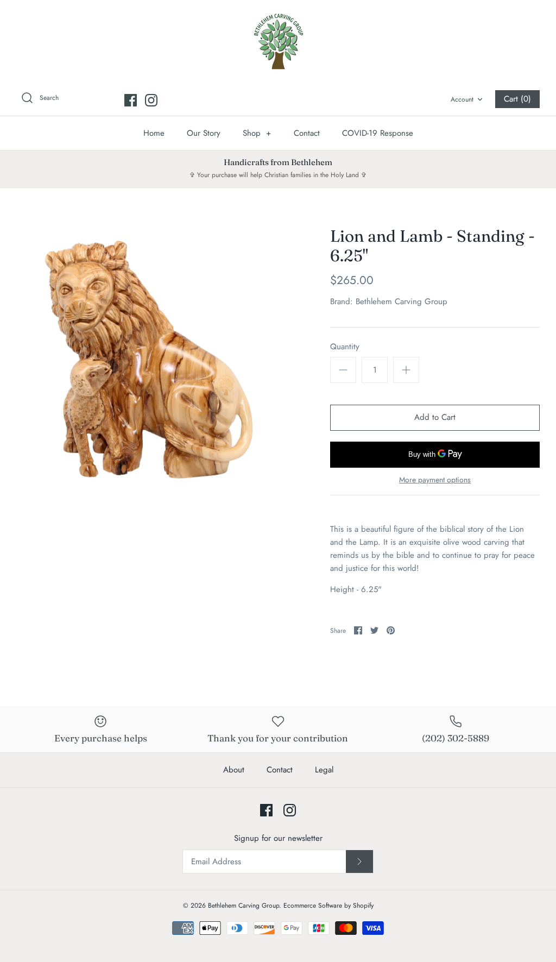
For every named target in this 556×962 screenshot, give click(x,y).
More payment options (435, 480)
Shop (257, 133)
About (233, 770)
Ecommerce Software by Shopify (328, 905)
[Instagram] (151, 100)
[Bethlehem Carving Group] (278, 41)
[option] (147, 357)
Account (462, 99)
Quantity (344, 347)
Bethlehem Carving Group (401, 301)
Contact (307, 133)
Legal (324, 770)
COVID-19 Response (377, 133)
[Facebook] (130, 100)
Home (154, 133)
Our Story (203, 133)
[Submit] (359, 861)
